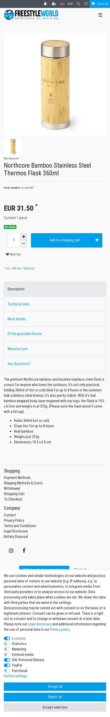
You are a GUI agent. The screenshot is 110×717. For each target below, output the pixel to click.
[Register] (54, 4)
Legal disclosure (40, 624)
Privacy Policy (14, 520)
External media (23, 654)
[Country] (62, 4)
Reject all (55, 696)
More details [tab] (17, 319)
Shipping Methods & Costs (23, 483)
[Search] (78, 4)
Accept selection (55, 707)
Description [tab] (16, 289)
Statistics (19, 643)
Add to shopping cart (65, 240)
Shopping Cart (14, 493)
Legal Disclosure (16, 531)
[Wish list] (86, 4)
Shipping (29, 268)
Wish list (14, 254)
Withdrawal (12, 488)
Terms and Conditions (20, 525)
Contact (10, 515)
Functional (19, 670)
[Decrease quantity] (23, 244)
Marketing (19, 649)
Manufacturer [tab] (18, 349)
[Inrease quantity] (23, 236)
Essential (19, 638)
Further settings (15, 676)
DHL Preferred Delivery (28, 660)
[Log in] (45, 4)
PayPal (17, 665)
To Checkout (13, 499)
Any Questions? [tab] (19, 363)
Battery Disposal (16, 536)
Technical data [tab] (18, 304)
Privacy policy (60, 629)
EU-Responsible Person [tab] (25, 333)
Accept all (55, 686)
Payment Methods (17, 477)
